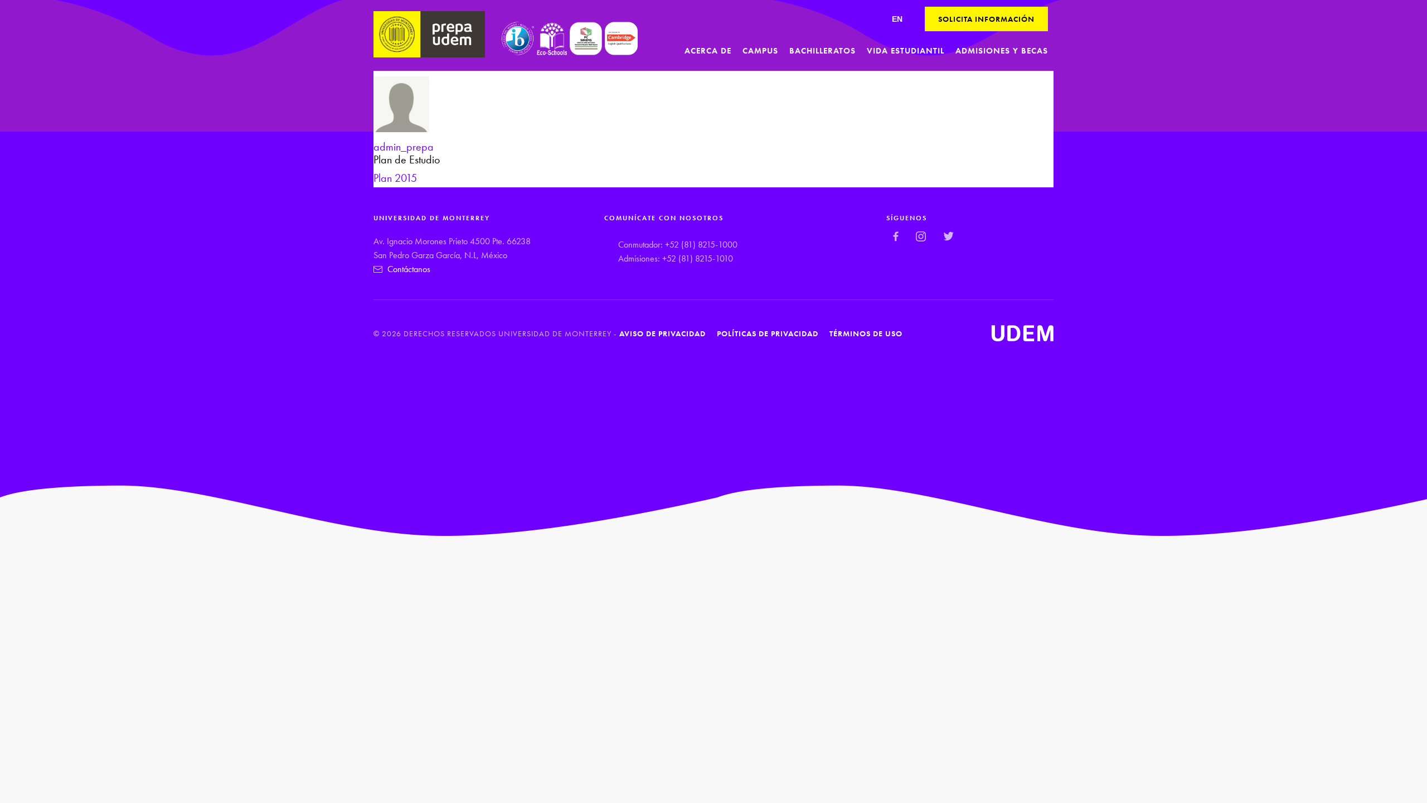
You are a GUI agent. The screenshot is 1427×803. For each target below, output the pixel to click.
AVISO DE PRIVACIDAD (662, 333)
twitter (948, 236)
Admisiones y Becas (1001, 50)
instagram (921, 236)
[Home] (429, 34)
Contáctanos (408, 269)
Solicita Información (986, 19)
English (897, 19)
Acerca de (708, 50)
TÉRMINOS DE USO (865, 333)
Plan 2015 (395, 178)
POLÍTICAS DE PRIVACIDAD (767, 333)
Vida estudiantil (905, 50)
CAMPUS (760, 50)
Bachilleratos (822, 50)
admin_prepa (403, 146)
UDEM (1022, 333)
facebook (896, 236)
